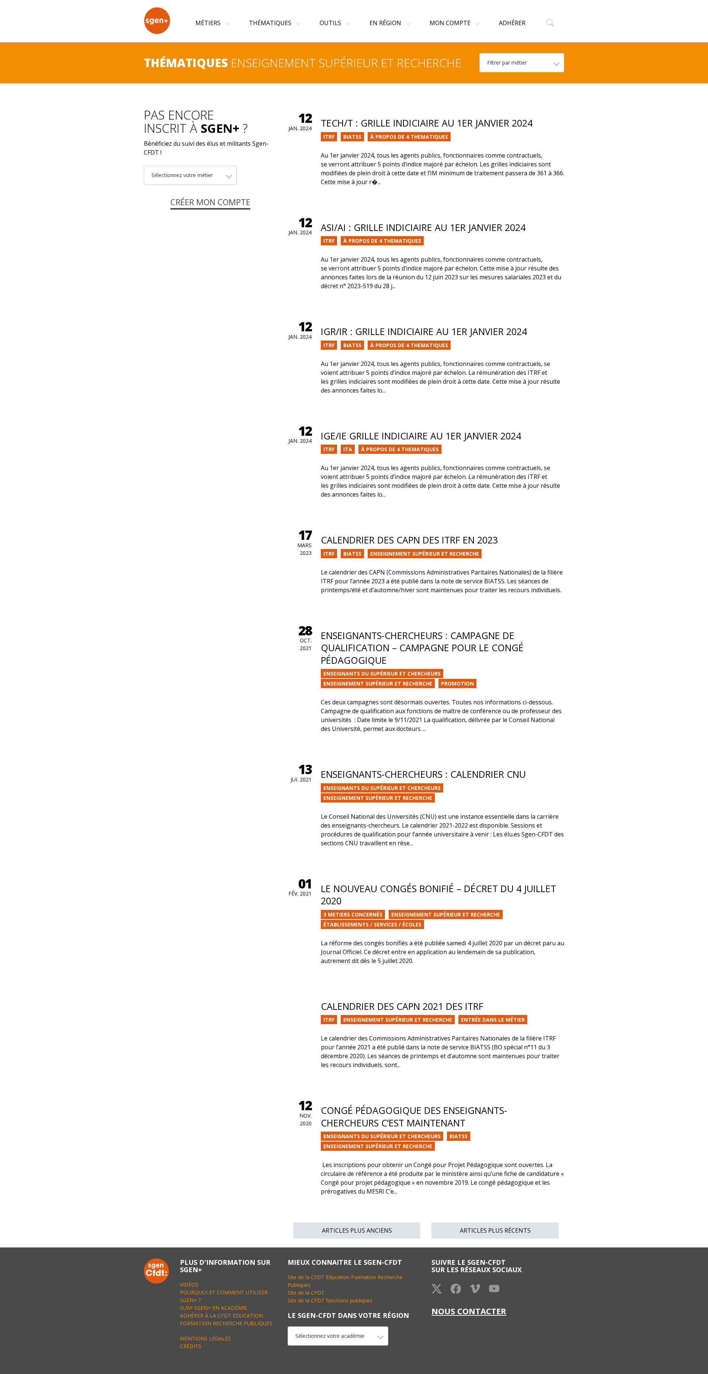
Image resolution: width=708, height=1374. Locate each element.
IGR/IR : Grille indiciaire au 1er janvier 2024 (424, 331)
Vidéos (189, 1284)
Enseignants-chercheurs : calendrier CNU (423, 774)
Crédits (190, 1346)
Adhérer (512, 23)
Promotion (457, 683)
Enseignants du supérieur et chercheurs (382, 673)
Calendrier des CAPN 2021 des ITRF (402, 1006)
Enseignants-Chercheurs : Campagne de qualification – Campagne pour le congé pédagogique (422, 647)
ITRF (328, 136)
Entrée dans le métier (493, 1019)
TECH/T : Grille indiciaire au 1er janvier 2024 (426, 123)
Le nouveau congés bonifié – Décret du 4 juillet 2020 (438, 894)
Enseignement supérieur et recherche (424, 553)
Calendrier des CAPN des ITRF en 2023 (409, 540)
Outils (331, 23)
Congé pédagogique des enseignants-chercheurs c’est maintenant (414, 1116)
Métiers (208, 23)
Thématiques (271, 23)
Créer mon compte (210, 201)
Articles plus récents (495, 1230)
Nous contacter (468, 1310)
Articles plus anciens (357, 1230)
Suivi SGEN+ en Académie (213, 1307)
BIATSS (352, 136)
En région (386, 23)
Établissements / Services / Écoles (372, 924)
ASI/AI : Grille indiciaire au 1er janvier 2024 (423, 227)
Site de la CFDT (306, 1292)
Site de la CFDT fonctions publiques (330, 1300)
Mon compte (451, 23)
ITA (347, 449)
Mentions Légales (205, 1338)
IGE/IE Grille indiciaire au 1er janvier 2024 (421, 435)
